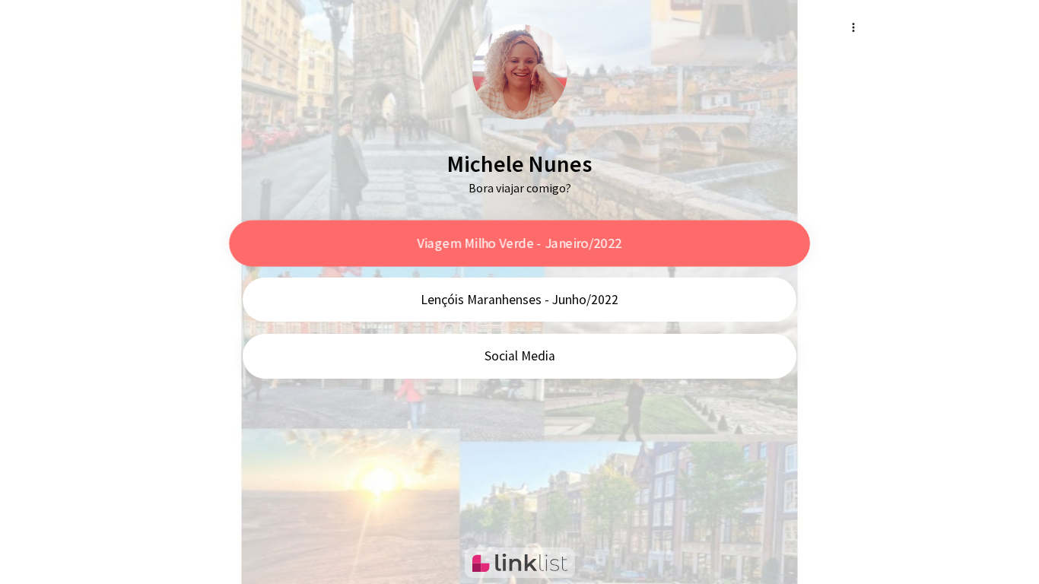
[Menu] (853, 27)
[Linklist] (519, 563)
